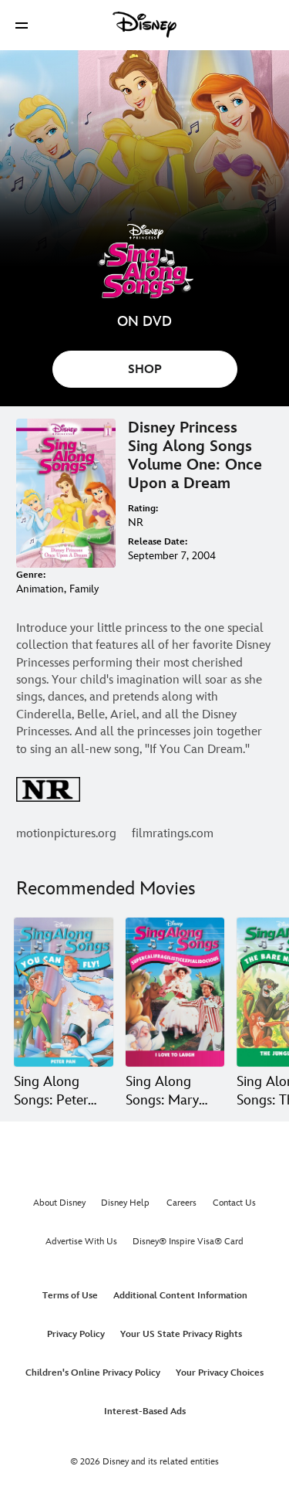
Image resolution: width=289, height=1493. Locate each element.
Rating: (143, 508)
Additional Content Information (180, 1295)
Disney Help (125, 1203)
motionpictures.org (66, 833)
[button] (21, 25)
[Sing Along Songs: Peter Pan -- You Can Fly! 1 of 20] (63, 992)
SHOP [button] (145, 369)
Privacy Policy (76, 1334)
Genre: (30, 575)
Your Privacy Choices (220, 1373)
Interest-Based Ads (145, 1411)
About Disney (59, 1203)
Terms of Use (70, 1295)
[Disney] (145, 25)
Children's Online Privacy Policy (92, 1373)
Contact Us (234, 1203)
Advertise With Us (81, 1241)
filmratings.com (172, 833)
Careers (181, 1203)
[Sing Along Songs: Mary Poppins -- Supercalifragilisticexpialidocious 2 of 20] (175, 992)
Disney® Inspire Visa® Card (188, 1241)
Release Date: (157, 542)
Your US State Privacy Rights (181, 1334)
